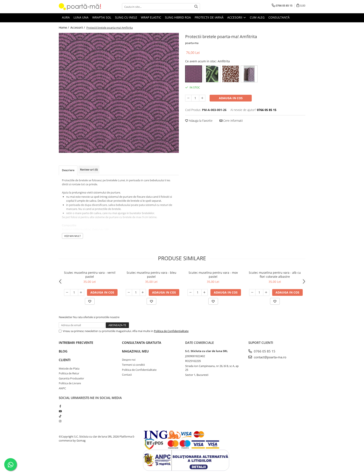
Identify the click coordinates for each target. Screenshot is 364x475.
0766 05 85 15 (264, 351)
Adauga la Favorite (200, 121)
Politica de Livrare (70, 383)
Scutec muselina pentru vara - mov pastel (213, 275)
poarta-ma (191, 43)
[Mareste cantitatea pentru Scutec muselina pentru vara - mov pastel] (204, 292)
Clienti (65, 360)
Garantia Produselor (71, 378)
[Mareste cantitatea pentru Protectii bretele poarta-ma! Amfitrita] (202, 98)
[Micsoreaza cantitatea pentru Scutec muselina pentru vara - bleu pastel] (129, 292)
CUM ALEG (257, 17)
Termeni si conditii (133, 365)
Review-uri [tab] (89, 169)
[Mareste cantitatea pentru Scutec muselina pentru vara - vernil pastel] (81, 292)
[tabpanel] (119, 93)
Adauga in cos (231, 98)
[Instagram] (60, 421)
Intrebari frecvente (76, 342)
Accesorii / (78, 27)
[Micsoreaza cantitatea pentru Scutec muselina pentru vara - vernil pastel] (67, 292)
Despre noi (128, 360)
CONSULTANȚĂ (279, 17)
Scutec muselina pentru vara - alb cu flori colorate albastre (275, 275)
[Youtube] (60, 411)
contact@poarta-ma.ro (269, 357)
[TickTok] (60, 416)
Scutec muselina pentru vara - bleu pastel (151, 275)
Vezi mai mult (72, 236)
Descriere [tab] (68, 170)
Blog (63, 351)
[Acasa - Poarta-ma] (80, 6)
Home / (64, 27)
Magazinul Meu (135, 351)
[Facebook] (60, 406)
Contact (127, 374)
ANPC (62, 388)
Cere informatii (232, 121)
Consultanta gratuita (141, 342)
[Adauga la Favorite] (90, 301)
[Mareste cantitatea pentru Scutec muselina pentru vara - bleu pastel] (143, 292)
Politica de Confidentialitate (171, 331)
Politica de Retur (69, 373)
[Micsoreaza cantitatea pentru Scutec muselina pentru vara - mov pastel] (190, 292)
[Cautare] (196, 6)
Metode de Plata (69, 368)
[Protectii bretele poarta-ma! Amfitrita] (119, 93)
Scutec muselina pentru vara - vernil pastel (89, 275)
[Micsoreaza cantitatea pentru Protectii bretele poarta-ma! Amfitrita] (188, 98)
